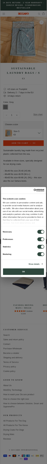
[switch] (40, 239)
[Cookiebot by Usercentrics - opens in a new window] (33, 190)
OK (23, 272)
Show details (34, 264)
